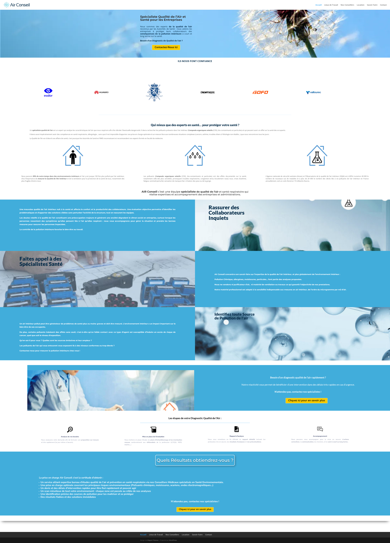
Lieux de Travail (331, 5)
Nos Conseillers (347, 5)
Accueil (318, 5)
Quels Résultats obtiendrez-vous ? (195, 460)
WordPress (173, 540)
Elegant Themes (152, 540)
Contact (383, 5)
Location (360, 5)
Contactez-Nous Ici (166, 47)
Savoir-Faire (372, 5)
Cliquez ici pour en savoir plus (306, 400)
